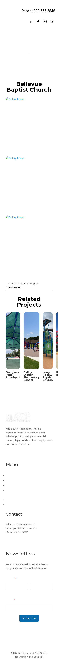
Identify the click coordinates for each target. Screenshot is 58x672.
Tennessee (13, 287)
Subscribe (29, 618)
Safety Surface (14, 490)
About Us (11, 480)
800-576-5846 (14, 544)
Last (33, 592)
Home (9, 475)
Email (10, 599)
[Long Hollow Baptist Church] (48, 369)
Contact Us (12, 504)
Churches (20, 283)
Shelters (10, 495)
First (8, 592)
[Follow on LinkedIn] (31, 21)
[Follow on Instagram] (45, 21)
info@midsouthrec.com (19, 538)
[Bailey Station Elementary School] (31, 369)
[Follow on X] (52, 21)
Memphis (32, 283)
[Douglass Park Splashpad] (13, 369)
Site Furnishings (15, 499)
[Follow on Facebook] (38, 21)
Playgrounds (13, 485)
